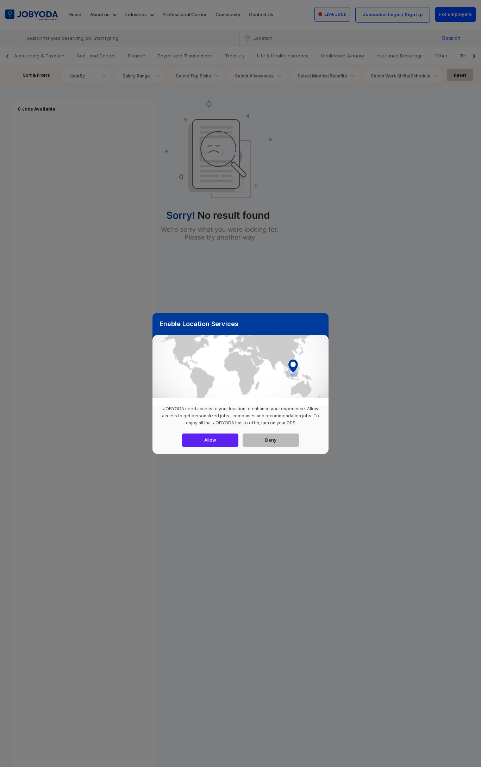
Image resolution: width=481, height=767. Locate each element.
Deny (270, 440)
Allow (210, 440)
